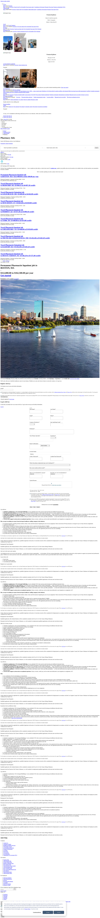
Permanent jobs (6, 30)
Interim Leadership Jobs (8, 863)
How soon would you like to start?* (37, 467)
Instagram (5, 895)
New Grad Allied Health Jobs (9, 869)
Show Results (3, 128)
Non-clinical (38, 94)
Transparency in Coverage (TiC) (10, 855)
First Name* (32, 409)
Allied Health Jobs (7, 861)
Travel (4, 4)
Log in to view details (74, 378)
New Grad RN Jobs (7, 868)
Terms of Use (69, 392)
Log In (2, 406)
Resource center (34, 99)
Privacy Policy (27, 909)
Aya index (21, 99)
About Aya (11, 106)
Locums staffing (50, 97)
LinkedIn (5, 896)
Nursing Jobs (6, 859)
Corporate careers (28, 106)
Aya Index (5, 882)
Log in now (11, 399)
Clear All (5, 119)
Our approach (17, 106)
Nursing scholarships (57, 7)
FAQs (64, 7)
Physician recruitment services (73, 97)
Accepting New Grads (7, 127)
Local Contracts (12, 25)
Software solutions (16, 89)
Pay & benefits (22, 7)
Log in (2, 890)
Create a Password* (34, 456)
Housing (47, 7)
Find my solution (27, 99)
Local (4, 24)
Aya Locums (6, 852)
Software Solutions (7, 877)
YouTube (5, 898)
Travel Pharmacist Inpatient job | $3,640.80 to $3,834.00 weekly (19, 228)
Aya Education (6, 854)
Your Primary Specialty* (35, 435)
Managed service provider (75, 94)
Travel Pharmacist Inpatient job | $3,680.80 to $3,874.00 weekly (16, 219)
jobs (9, 154)
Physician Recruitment (8, 881)
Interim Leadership (11, 63)
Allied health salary (32, 9)
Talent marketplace (14, 99)
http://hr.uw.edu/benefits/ (17, 718)
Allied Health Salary (7, 873)
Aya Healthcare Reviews (8, 847)
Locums (5, 63)
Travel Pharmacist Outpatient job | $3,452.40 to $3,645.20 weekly (18, 246)
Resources (5, 98)
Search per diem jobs (18, 29)
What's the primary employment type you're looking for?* (42, 463)
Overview (12, 7)
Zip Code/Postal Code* (55, 422)
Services (5, 93)
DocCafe (19, 92)
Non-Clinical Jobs (7, 864)
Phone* (52, 415)
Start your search (64, 87)
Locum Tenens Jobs (7, 862)
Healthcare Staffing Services (9, 845)
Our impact (22, 106)
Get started (6, 275)
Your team (51, 7)
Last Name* (53, 409)
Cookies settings (37, 912)
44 (6, 260)
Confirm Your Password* (55, 456)
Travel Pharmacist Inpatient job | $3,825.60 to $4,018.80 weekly (19, 202)
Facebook (5, 894)
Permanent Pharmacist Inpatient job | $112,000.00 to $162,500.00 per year (20, 175)
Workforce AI (55, 91)
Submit (38, 507)
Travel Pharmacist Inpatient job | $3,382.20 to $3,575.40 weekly (21, 254)
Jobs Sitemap (6, 870)
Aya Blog (5, 850)
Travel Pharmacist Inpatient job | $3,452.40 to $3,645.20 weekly (25, 237)
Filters (2, 152)
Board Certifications (34, 443)
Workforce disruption (54, 94)
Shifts (77, 91)
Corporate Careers (7, 844)
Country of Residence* (35, 422)
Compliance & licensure (39, 7)
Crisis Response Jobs (7, 867)
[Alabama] (49, 454)
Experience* (53, 435)
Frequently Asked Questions (7, 143)
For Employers (6, 88)
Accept (48, 912)
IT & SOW (33, 94)
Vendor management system (39, 97)
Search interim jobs (23, 65)
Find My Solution (7, 883)
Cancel (8, 128)
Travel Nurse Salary (7, 872)
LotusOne (28, 91)
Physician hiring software (26, 97)
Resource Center (6, 885)
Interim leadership (45, 94)
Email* (2, 388)
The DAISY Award (7, 846)
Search (96, 147)
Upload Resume (33, 480)
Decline (59, 912)
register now (53, 168)
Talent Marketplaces (7, 879)
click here (63, 535)
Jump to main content (5, 1)
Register (39, 29)
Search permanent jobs (22, 31)
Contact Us (5, 843)
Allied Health (6, 8)
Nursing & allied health (19, 94)
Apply (5, 890)
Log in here (55, 504)
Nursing (10, 5)
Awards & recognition (42, 106)
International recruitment (64, 94)
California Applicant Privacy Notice (60, 392)
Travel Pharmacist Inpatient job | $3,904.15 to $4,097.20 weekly (18, 184)
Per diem (5, 27)
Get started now (4, 396)
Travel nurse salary (30, 7)
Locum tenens (27, 94)
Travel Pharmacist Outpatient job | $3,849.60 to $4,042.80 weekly (19, 193)
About (4, 105)
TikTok (4, 899)
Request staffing (6, 104)
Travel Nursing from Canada (9, 865)
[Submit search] (14, 889)
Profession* (32, 428)
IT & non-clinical (21, 26)
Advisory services (85, 94)
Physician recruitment (8, 96)
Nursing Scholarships (7, 849)
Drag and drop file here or (51, 485)
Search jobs (16, 7)
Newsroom (35, 106)
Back (4, 5)
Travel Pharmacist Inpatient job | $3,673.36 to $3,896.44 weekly (17, 211)
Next (8, 260)
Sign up (10, 115)
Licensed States (33, 451)
